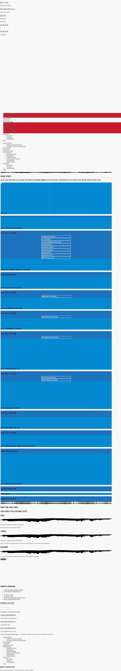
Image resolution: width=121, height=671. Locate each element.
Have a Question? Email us (8, 628)
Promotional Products (13, 159)
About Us (6, 163)
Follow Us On (4, 25)
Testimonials (10, 168)
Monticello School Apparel (50, 317)
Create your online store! (14, 145)
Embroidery (10, 155)
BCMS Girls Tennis (47, 255)
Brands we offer (8, 151)
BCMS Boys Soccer (47, 247)
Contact (9, 166)
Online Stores (7, 143)
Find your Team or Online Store (16, 146)
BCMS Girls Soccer (47, 250)
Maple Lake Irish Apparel (49, 296)
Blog (4, 170)
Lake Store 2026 (5, 216)
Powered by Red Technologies (10, 634)
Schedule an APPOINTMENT (8, 615)
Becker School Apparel (49, 377)
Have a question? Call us (8, 622)
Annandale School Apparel (50, 337)
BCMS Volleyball (46, 244)
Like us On (3, 16)
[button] (3, 559)
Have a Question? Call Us (7, 9)
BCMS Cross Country (48, 257)
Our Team (9, 165)
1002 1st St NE (4, 2)
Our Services (7, 152)
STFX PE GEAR (46, 239)
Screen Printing (11, 154)
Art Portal (6, 149)
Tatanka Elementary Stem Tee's (51, 242)
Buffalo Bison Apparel (48, 236)
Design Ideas (10, 160)
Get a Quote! (7, 148)
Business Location (7, 603)
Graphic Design (11, 157)
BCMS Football (46, 252)
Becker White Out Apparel (50, 380)
